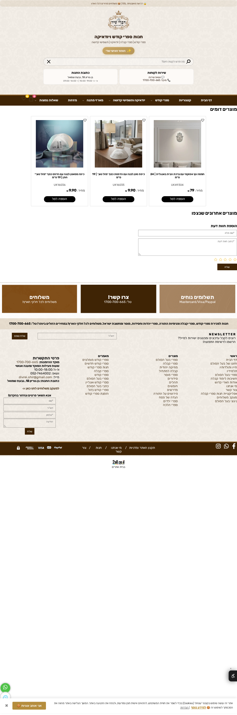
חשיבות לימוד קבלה (224, 379)
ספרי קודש (162, 100)
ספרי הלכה (170, 405)
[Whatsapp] (5, 688)
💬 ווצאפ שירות (156, 77)
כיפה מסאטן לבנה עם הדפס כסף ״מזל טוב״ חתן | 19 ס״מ (59, 175)
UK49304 (177, 184)
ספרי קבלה (170, 363)
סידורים (173, 379)
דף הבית (206, 100)
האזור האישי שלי (119, 51)
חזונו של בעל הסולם (223, 363)
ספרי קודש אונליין (97, 382)
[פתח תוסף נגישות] (233, 675)
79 (192, 190)
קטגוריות (185, 100)
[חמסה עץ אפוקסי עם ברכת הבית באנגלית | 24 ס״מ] (177, 166)
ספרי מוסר (171, 375)
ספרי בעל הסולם (226, 375)
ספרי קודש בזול (98, 390)
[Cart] (31, 99)
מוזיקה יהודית (169, 367)
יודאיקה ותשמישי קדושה (129, 100)
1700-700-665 (114, 302)
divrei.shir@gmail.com (35, 377)
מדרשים (172, 390)
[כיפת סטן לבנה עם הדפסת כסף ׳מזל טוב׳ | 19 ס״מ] (118, 166)
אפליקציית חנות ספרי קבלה (219, 394)
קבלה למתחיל (168, 371)
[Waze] (5, 697)
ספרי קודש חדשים (97, 363)
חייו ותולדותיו (228, 367)
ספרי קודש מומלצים (95, 360)
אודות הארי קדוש (226, 382)
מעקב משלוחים (227, 397)
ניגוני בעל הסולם (226, 401)
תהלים (173, 382)
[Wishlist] (23, 99)
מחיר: (198, 190)
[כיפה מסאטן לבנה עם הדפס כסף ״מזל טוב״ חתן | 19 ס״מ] (59, 166)
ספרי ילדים (170, 401)
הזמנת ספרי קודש (97, 394)
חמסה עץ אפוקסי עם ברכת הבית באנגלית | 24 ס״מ (177, 175)
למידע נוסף (198, 709)
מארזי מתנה (95, 100)
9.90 (132, 190)
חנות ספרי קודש (98, 367)
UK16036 (60, 184)
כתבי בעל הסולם (98, 386)
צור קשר (231, 390)
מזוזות (72, 100)
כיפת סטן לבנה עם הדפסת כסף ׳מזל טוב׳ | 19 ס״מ (118, 175)
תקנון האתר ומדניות (141, 448)
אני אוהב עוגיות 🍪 (29, 707)
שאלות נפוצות (48, 100)
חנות (98, 448)
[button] (177, 199)
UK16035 (119, 184)
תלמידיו (232, 371)
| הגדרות (185, 708)
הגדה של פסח (168, 397)
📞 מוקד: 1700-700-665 (157, 80)
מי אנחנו (231, 386)
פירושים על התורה (165, 394)
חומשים (173, 386)
